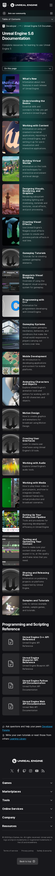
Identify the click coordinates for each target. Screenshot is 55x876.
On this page (10, 68)
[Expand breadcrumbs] (20, 26)
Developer (11, 26)
